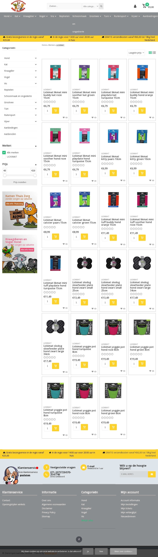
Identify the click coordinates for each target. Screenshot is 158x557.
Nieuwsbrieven (128, 516)
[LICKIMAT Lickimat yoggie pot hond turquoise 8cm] (84, 326)
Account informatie (130, 500)
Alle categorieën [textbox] (90, 6)
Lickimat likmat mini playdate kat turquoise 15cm (113, 93)
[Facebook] (79, 539)
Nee (101, 551)
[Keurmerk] (119, 6)
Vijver (134, 16)
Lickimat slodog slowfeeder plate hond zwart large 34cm (140, 285)
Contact (6, 500)
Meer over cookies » (123, 551)
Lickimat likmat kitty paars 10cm (111, 156)
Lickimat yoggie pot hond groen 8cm (142, 347)
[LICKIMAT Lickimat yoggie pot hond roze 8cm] (113, 326)
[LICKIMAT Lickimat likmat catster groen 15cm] (84, 199)
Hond (6, 16)
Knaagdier (28, 16)
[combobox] (90, 6)
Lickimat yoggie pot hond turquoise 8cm (84, 348)
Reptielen (64, 16)
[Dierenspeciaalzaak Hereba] (21, 6)
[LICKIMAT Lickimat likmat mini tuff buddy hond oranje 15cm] (113, 199)
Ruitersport (120, 16)
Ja (88, 551)
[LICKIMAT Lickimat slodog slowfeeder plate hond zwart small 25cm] (84, 263)
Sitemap (46, 516)
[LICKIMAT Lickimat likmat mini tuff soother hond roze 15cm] (142, 199)
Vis (52, 16)
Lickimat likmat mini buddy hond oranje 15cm (142, 93)
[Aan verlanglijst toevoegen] (64, 117)
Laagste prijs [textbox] (135, 52)
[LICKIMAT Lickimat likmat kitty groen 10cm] (142, 136)
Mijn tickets (126, 508)
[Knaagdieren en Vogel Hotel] (19, 254)
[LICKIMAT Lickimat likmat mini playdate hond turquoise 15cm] (84, 136)
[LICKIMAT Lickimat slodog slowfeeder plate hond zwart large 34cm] (142, 263)
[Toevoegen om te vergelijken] (66, 117)
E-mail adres (127, 474)
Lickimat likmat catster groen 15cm (84, 220)
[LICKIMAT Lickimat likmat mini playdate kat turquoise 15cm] (113, 72)
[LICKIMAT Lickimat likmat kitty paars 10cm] (113, 136)
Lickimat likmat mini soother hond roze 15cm (55, 157)
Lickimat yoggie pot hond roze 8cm (113, 347)
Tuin (106, 16)
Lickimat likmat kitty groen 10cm (140, 156)
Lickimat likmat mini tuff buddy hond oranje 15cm (113, 220)
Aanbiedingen (11, 127)
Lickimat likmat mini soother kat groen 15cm (84, 93)
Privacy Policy (48, 512)
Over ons (46, 500)
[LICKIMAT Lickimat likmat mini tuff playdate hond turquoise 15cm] (55, 263)
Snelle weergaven (55, 81)
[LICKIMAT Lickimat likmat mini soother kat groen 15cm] (84, 72)
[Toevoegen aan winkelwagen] (55, 111)
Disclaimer (47, 508)
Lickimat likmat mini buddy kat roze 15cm (55, 93)
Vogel (42, 16)
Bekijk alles (87, 520)
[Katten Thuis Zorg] (19, 210)
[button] (148, 6)
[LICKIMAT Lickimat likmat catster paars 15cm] (55, 199)
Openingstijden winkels (13, 504)
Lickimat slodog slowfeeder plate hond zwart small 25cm (82, 285)
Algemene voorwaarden (54, 504)
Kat (16, 16)
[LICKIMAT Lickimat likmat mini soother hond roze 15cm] (55, 136)
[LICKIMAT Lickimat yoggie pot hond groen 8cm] (142, 326)
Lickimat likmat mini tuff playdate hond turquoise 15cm (55, 284)
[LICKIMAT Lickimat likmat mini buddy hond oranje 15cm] (142, 72)
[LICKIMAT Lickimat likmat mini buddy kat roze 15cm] (55, 72)
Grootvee (94, 16)
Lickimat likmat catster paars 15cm (55, 220)
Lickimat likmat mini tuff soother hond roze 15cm (142, 220)
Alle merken (13, 152)
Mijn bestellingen (129, 504)
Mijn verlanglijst (128, 512)
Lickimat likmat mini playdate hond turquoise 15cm (84, 157)
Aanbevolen (10, 134)
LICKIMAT (12, 156)
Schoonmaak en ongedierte (79, 24)
